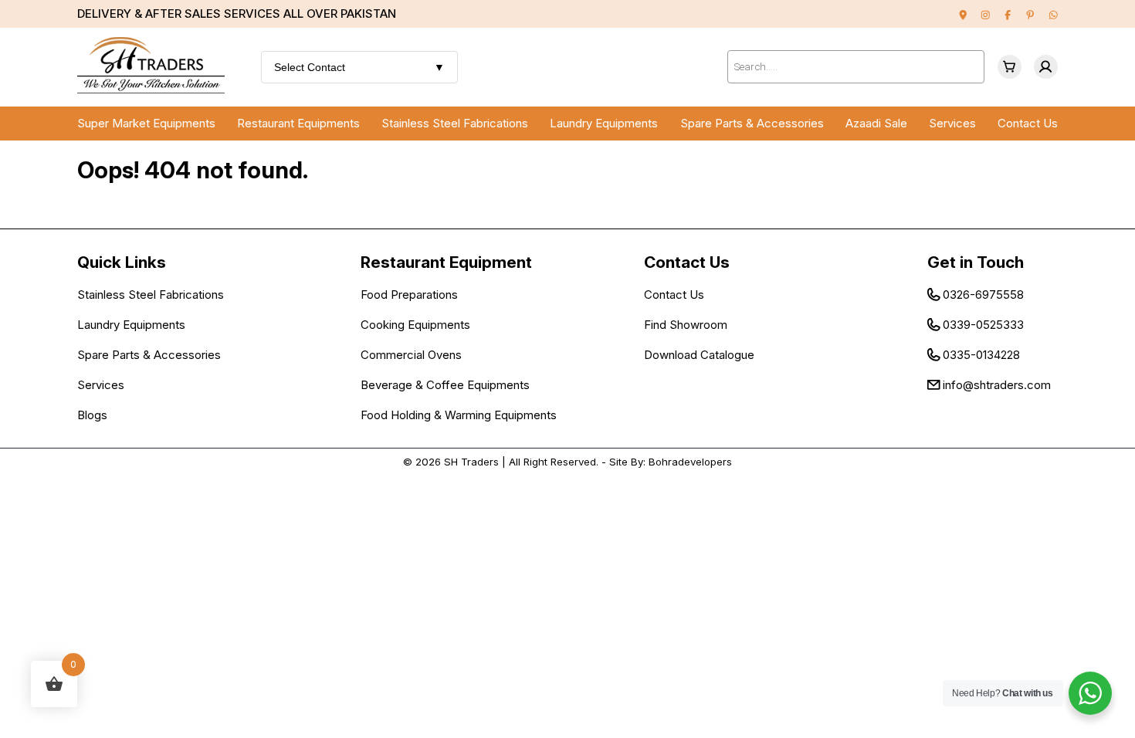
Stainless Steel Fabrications (454, 123)
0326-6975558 (983, 294)
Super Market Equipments (146, 123)
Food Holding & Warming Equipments (459, 415)
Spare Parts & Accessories (752, 123)
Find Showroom (685, 324)
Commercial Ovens (411, 354)
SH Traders (471, 461)
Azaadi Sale (876, 123)
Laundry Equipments (604, 123)
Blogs (92, 415)
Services (952, 123)
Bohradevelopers (690, 461)
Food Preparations (409, 294)
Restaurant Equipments (298, 123)
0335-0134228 (981, 354)
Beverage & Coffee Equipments (445, 384)
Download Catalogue (699, 354)
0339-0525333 (983, 324)
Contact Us (1028, 123)
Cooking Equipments (415, 324)
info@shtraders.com (997, 384)
